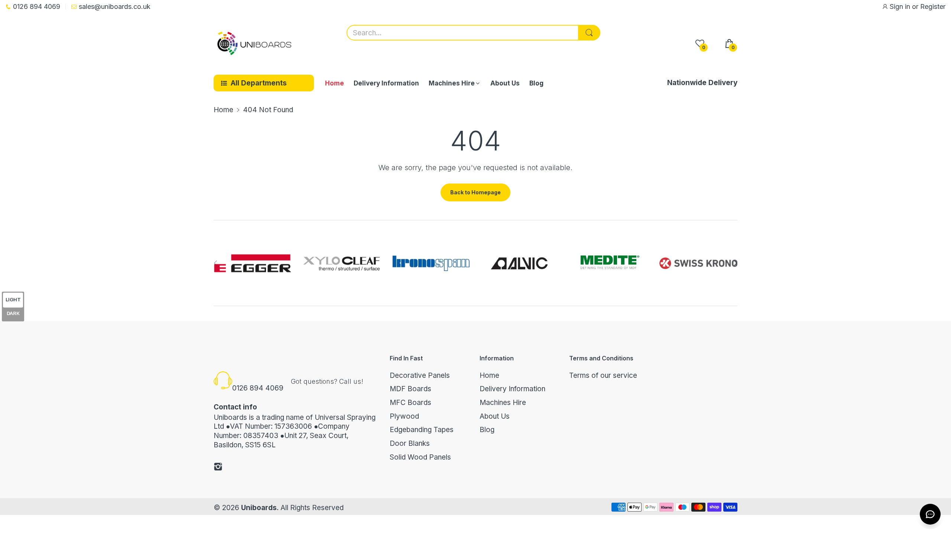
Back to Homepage (475, 192)
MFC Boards (410, 402)
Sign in (901, 6)
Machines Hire (503, 402)
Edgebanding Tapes (422, 429)
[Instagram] (218, 468)
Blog (487, 429)
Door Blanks (410, 443)
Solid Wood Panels (420, 457)
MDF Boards (410, 389)
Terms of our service (603, 375)
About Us (495, 416)
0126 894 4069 (257, 388)
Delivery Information (512, 389)
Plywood (404, 416)
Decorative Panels (420, 375)
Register (932, 6)
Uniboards (259, 507)
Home (489, 375)
